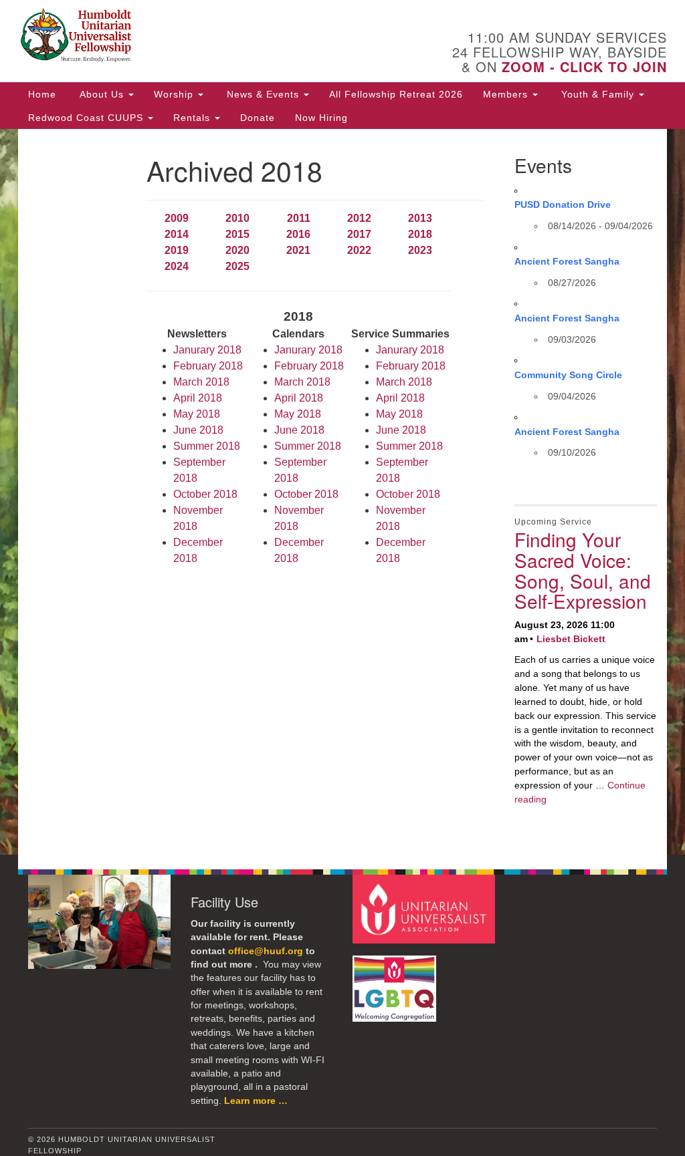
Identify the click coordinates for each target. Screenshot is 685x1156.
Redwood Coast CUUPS (87, 117)
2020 (237, 250)
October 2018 (205, 494)
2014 (177, 234)
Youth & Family (598, 94)
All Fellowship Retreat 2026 (396, 94)
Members (507, 94)
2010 (237, 218)
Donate (257, 117)
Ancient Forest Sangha (566, 261)
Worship (175, 94)
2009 (177, 218)
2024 (177, 266)
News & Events (262, 94)
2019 (177, 250)
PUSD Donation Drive (562, 204)
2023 (420, 250)
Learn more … (256, 1101)
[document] (342, 492)
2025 (237, 266)
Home (42, 94)
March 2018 (201, 382)
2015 (237, 234)
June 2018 (198, 430)
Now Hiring (321, 117)
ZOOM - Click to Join (584, 66)
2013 (420, 218)
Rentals (193, 117)
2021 (298, 250)
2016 (298, 234)
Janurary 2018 (207, 349)
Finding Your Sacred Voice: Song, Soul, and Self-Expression (582, 570)
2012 (359, 218)
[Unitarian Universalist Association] (425, 908)
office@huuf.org (265, 951)
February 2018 (208, 366)
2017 (359, 234)
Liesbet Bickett (570, 638)
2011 (298, 218)
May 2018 (196, 414)
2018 (420, 234)
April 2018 (197, 398)
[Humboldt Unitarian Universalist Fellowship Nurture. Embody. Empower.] (207, 37)
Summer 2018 (206, 446)
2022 (359, 250)
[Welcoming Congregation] (396, 982)
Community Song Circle (568, 375)
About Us (101, 94)
